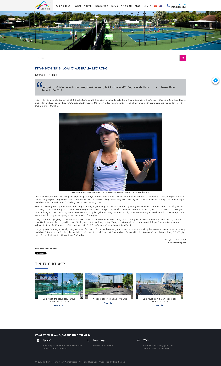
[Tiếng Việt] (155, 6)
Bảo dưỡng (101, 6)
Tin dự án (126, 6)
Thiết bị (88, 6)
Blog (137, 6)
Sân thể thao (63, 6)
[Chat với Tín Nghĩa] (215, 80)
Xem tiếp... (59, 305)
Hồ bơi (77, 6)
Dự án (114, 6)
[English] (160, 6)
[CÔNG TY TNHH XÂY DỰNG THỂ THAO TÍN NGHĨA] (43, 5)
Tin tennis (52, 75)
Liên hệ (147, 6)
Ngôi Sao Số (119, 361)
